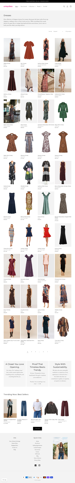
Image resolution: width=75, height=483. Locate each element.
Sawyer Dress (41, 155)
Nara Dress (41, 340)
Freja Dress (58, 63)
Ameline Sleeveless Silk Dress (46, 124)
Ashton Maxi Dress (43, 63)
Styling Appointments (37, 445)
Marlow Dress (24, 155)
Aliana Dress (24, 94)
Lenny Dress (41, 309)
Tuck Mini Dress (59, 340)
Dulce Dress (58, 248)
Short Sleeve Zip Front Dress (12, 340)
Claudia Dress (24, 309)
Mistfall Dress (24, 186)
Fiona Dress (41, 216)
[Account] (67, 6)
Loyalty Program (37, 447)
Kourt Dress (7, 309)
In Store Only (12, 90)
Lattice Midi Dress (43, 186)
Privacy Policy (37, 460)
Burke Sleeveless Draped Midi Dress (63, 217)
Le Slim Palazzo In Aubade (22, 420)
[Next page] (47, 351)
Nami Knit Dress (8, 124)
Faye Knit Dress (8, 248)
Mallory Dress (7, 94)
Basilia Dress (7, 216)
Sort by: (50, 31)
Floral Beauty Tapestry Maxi (45, 94)
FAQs (14, 449)
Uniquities (39, 480)
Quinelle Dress (25, 279)
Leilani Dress (24, 248)
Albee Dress (7, 63)
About (37, 441)
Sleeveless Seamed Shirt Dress (27, 341)
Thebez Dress (58, 309)
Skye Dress (24, 124)
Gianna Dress (7, 279)
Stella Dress (7, 186)
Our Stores (37, 443)
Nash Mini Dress (8, 155)
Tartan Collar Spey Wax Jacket (51, 420)
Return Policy (15, 443)
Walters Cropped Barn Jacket (10, 420)
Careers (37, 451)
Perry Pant (61, 419)
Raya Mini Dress (59, 124)
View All (37, 428)
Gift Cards (37, 453)
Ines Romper (41, 279)
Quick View (12, 59)
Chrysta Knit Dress (60, 279)
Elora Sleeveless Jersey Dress (63, 186)
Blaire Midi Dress (25, 216)
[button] (17, 6)
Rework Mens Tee (36, 419)
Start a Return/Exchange (14, 441)
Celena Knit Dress (60, 94)
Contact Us (14, 447)
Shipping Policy (14, 445)
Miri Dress (23, 63)
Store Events (37, 449)
